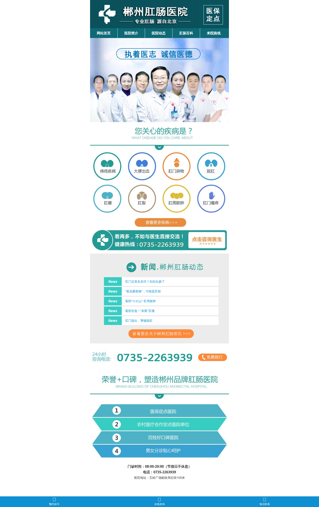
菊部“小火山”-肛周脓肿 (140, 301)
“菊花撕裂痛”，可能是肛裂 (143, 291)
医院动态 (159, 33)
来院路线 (214, 33)
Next (225, 78)
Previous (94, 78)
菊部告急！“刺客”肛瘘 (140, 311)
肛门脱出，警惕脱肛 (139, 320)
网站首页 (104, 33)
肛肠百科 (186, 33)
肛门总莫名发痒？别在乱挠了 (145, 281)
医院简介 (131, 33)
